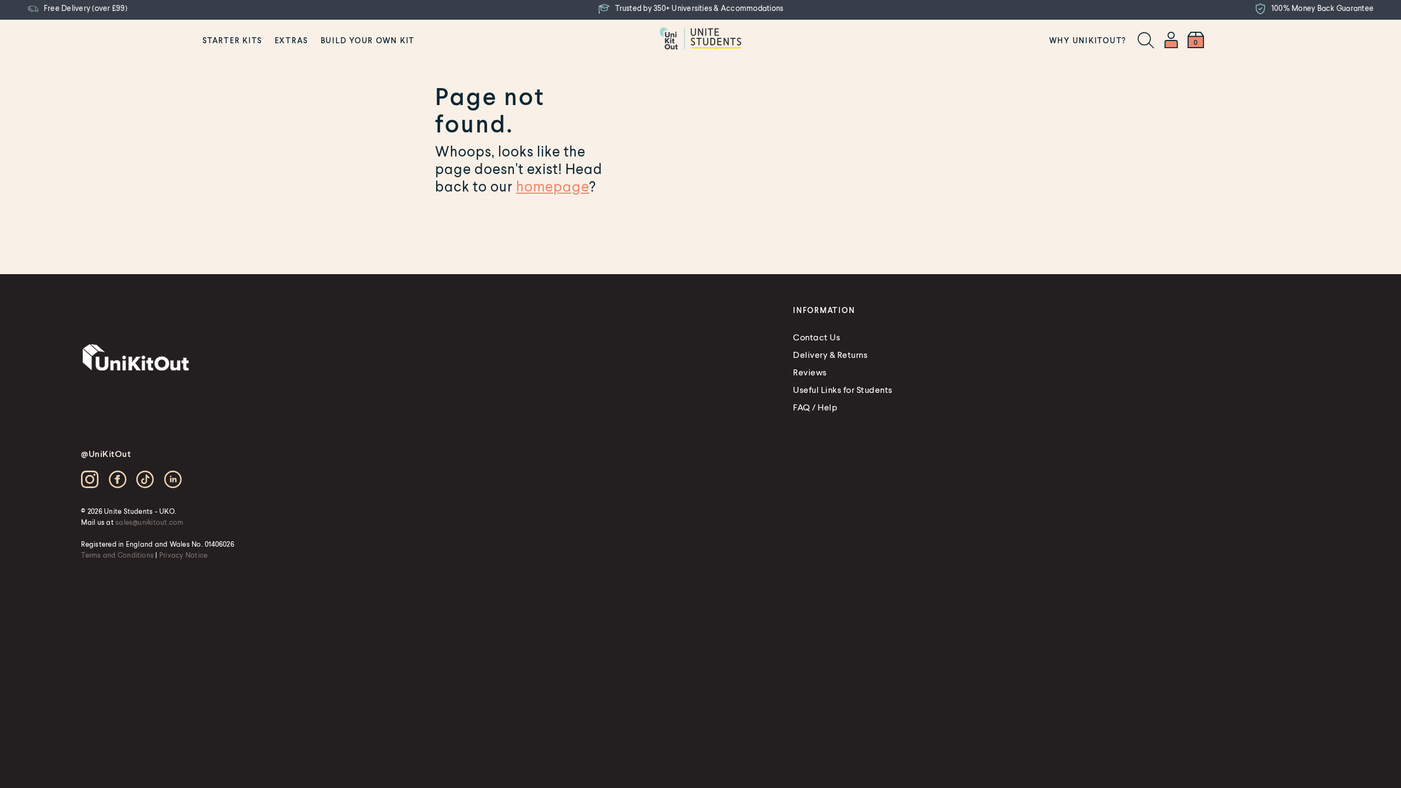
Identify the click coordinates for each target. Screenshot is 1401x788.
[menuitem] (232, 40)
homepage (552, 186)
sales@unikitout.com (149, 522)
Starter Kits (232, 40)
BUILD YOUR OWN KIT (368, 40)
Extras (292, 40)
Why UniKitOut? (1088, 40)
